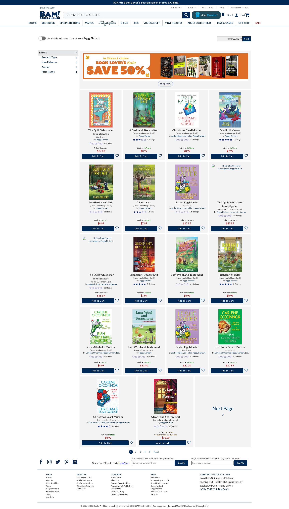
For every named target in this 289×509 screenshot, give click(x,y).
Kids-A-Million (52, 483)
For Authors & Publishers (122, 486)
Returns (154, 494)
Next (156, 451)
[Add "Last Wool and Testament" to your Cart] (187, 300)
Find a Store (116, 477)
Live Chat (123, 463)
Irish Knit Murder (229, 274)
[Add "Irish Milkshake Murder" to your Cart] (101, 370)
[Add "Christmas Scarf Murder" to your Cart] (108, 442)
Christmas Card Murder (187, 130)
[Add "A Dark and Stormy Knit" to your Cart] (144, 156)
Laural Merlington (238, 212)
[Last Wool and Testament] (187, 254)
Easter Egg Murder (187, 202)
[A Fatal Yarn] (144, 182)
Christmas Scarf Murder (108, 416)
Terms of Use (174, 506)
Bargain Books (52, 488)
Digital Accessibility (119, 494)
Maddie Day (111, 422)
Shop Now (165, 83)
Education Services (85, 486)
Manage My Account (160, 480)
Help (222, 7)
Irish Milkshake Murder (101, 346)
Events (192, 7)
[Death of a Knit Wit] (101, 182)
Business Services (85, 483)
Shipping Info (156, 488)
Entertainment (52, 491)
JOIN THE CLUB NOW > (214, 489)
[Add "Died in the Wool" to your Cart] (230, 156)
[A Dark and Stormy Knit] (144, 109)
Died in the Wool (230, 130)
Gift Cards (207, 7)
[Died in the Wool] (230, 109)
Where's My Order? (159, 491)
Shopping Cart (157, 486)
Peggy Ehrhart (102, 139)
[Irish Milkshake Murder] (101, 326)
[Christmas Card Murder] (187, 109)
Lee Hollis (187, 136)
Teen (48, 486)
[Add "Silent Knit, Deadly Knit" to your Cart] (144, 300)
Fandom (50, 497)
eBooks (49, 480)
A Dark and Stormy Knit (144, 130)
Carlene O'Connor (94, 353)
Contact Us (116, 488)
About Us (115, 480)
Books (49, 477)
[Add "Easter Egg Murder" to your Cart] (187, 228)
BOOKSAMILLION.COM (141, 506)
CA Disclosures (188, 506)
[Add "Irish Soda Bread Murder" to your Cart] (230, 370)
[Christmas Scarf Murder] (108, 396)
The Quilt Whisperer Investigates (101, 132)
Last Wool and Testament (187, 274)
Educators (176, 7)
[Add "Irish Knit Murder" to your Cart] (230, 300)
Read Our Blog (117, 491)
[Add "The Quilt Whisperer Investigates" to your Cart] (101, 156)
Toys (48, 494)
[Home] (49, 15)
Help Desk (155, 477)
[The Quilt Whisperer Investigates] (100, 109)
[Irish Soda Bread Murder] (230, 326)
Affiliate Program (84, 480)
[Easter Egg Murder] (187, 182)
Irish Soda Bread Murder (230, 346)
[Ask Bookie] (206, 15)
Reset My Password (159, 483)
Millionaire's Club (239, 7)
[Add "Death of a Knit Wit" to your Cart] (101, 228)
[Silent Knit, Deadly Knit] (144, 254)
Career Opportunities (120, 483)
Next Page (222, 411)
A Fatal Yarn (143, 202)
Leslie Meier (176, 136)
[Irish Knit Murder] (230, 254)
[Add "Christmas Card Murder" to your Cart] (187, 156)
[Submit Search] (186, 15)
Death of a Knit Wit (101, 202)
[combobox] (129, 15)
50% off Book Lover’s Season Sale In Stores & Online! (146, 2)
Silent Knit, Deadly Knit (144, 274)
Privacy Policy (202, 506)
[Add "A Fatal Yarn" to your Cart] (144, 228)
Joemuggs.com (160, 506)
